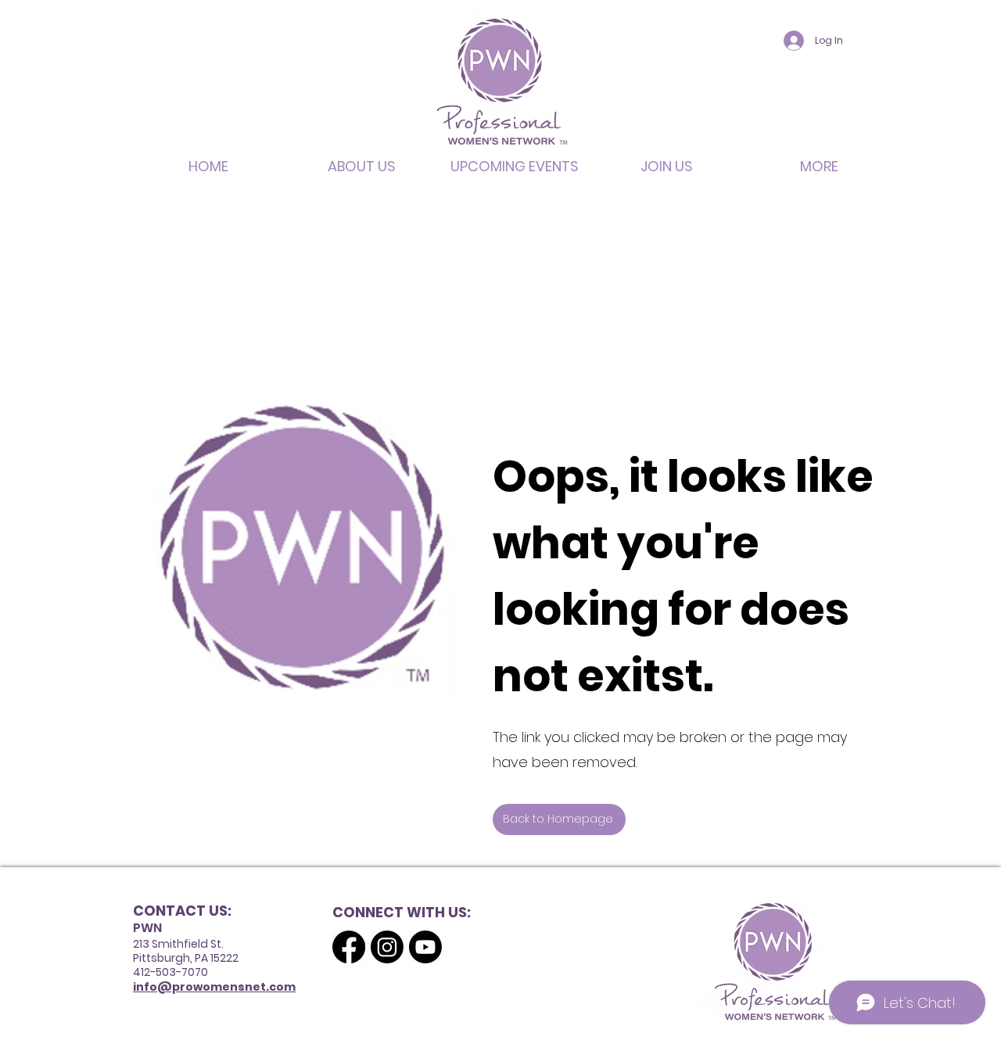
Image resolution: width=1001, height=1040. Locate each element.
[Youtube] (425, 947)
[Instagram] (387, 947)
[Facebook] (348, 947)
